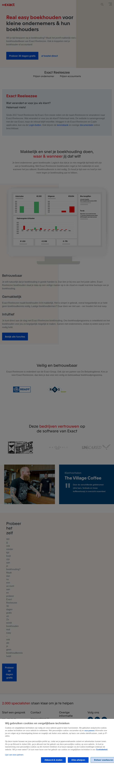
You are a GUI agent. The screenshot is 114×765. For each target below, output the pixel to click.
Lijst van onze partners (14, 755)
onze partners (89, 730)
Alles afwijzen (78, 760)
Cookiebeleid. (102, 750)
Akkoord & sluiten (53, 760)
